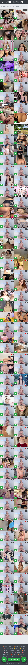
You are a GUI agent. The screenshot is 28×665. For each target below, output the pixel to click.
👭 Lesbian (17, 652)
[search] (24, 659)
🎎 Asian (5, 646)
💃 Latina (16, 646)
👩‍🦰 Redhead (18, 650)
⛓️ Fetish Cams (15, 656)
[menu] (4, 659)
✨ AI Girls (23, 656)
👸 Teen (22, 648)
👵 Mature (16, 648)
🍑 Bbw (24, 650)
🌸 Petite (6, 652)
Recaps (16, 663)
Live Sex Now (14, 659)
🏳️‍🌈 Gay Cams (14, 654)
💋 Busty (12, 652)
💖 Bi (23, 652)
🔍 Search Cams (21, 661)
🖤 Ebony (10, 646)
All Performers (21, 663)
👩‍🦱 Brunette (11, 650)
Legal (26, 663)
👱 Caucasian (22, 646)
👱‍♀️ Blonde (4, 650)
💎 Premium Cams (7, 656)
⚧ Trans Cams (21, 654)
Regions (9, 663)
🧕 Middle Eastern (8, 648)
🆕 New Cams (6, 654)
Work (13, 663)
